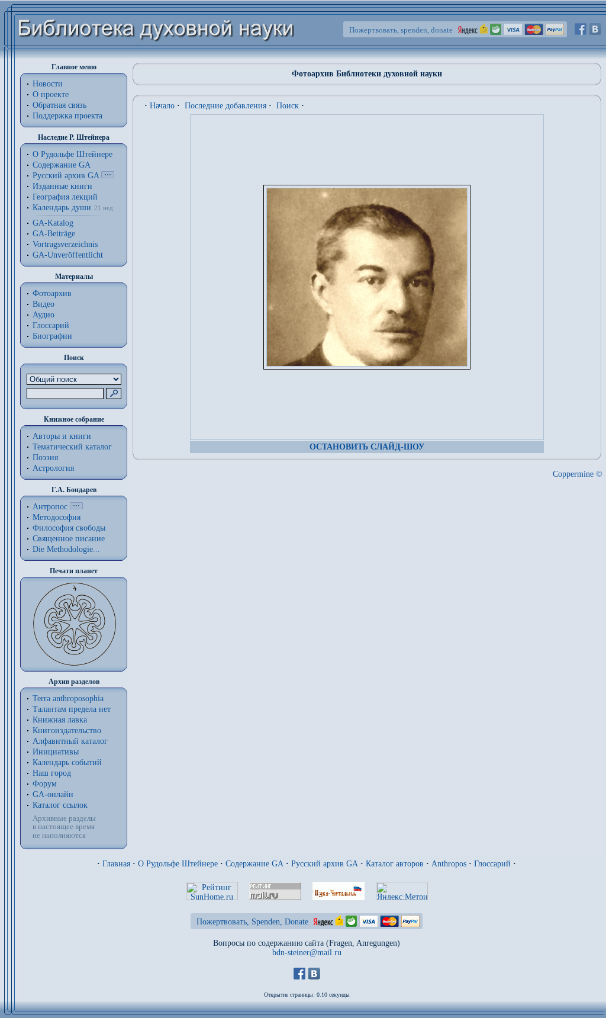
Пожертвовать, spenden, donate (401, 29)
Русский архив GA (66, 175)
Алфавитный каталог (70, 741)
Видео (43, 304)
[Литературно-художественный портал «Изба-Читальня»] (338, 897)
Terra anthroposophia (68, 698)
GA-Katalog (53, 223)
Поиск (287, 105)
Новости (48, 83)
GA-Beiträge (54, 233)
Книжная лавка (60, 719)
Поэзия (45, 457)
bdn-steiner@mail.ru (306, 952)
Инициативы (56, 751)
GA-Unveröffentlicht (68, 255)
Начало (162, 105)
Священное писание (69, 538)
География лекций (65, 196)
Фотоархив (52, 293)
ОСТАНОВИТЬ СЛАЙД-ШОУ (367, 446)
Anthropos (448, 863)
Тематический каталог (72, 446)
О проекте (51, 94)
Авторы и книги (62, 436)
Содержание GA (62, 164)
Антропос (50, 506)
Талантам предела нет (72, 709)
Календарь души (62, 207)
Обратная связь (59, 105)
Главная (116, 863)
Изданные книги (62, 186)
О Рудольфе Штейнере (178, 863)
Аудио (43, 314)
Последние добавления (225, 105)
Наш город (52, 773)
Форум (45, 783)
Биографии (52, 336)
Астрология (53, 468)
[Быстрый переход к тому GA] (107, 175)
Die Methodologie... (66, 549)
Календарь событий (67, 762)
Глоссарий (51, 325)
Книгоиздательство (67, 730)
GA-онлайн (53, 794)
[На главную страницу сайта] (156, 57)
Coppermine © (577, 474)
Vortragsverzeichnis (65, 244)
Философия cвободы (69, 528)
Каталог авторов (395, 863)
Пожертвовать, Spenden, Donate (252, 921)
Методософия (56, 517)
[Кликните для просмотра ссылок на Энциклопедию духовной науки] (76, 506)
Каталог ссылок (60, 805)
